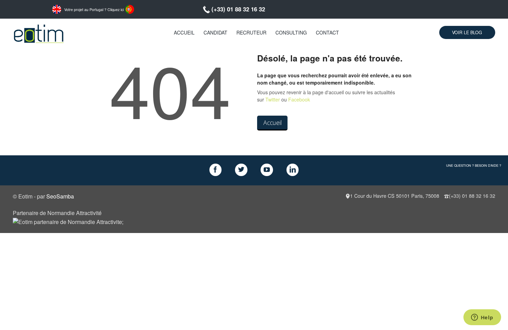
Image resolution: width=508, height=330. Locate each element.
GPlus (267, 170)
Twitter (272, 99)
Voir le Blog (467, 32)
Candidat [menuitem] (215, 32)
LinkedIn (292, 170)
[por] (129, 8)
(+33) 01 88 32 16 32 (238, 9)
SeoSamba (60, 196)
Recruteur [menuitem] (251, 32)
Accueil (272, 122)
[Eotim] (39, 32)
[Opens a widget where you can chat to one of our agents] (482, 318)
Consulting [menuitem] (291, 32)
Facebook (299, 99)
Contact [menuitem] (327, 32)
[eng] (56, 8)
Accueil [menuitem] (184, 32)
